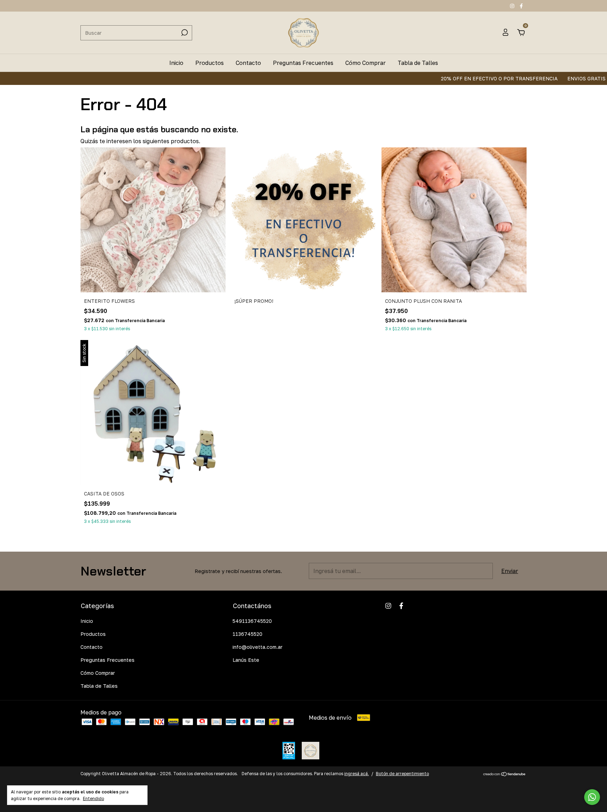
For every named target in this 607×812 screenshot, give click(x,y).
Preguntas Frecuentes (303, 62)
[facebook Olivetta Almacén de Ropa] (521, 6)
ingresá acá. (356, 773)
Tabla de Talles (418, 62)
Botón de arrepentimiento (402, 773)
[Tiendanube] (505, 774)
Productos (209, 62)
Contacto (248, 62)
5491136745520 (252, 621)
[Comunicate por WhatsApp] (592, 797)
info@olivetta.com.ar (257, 647)
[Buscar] (183, 33)
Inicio (176, 62)
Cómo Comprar (365, 62)
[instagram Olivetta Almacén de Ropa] (513, 6)
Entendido (93, 798)
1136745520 (247, 634)
